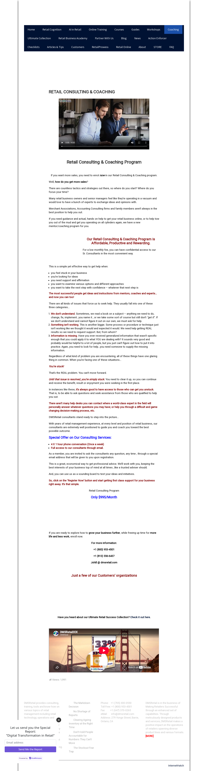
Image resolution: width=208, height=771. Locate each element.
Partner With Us (104, 38)
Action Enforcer (157, 38)
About (142, 47)
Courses (119, 29)
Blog (124, 38)
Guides (135, 29)
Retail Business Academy (72, 38)
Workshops (153, 29)
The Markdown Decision (79, 704)
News (137, 38)
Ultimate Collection (39, 38)
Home (31, 29)
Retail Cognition (51, 29)
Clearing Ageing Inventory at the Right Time (81, 723)
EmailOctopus (36, 758)
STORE (158, 47)
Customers (77, 47)
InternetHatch (176, 765)
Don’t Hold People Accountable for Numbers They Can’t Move (81, 737)
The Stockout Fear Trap (81, 749)
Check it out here (140, 617)
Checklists (33, 47)
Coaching (173, 29)
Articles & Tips (55, 47)
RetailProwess (100, 47)
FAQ (171, 47)
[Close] (58, 720)
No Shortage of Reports (79, 713)
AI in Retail (75, 29)
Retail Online (123, 47)
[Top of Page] (201, 764)
